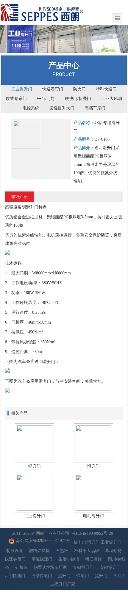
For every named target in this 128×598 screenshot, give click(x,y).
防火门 (79, 89)
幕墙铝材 (113, 550)
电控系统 (31, 108)
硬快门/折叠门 (78, 98)
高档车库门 (95, 108)
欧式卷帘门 (16, 98)
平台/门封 (46, 98)
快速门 (83, 576)
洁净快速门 (41, 576)
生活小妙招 (68, 559)
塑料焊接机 (39, 550)
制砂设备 (14, 550)
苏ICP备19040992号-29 (92, 533)
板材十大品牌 (86, 550)
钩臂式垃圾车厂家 (50, 567)
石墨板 (62, 550)
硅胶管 (21, 567)
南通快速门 (42, 559)
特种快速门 (106, 89)
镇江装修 (93, 559)
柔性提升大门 (61, 108)
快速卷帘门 (52, 89)
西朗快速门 (14, 576)
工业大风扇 (111, 98)
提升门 (64, 576)
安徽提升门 (83, 567)
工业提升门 (21, 89)
